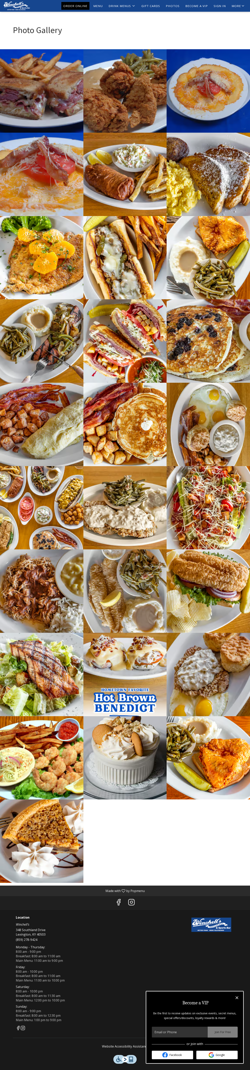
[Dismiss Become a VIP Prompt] (237, 997)
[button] (122, 6)
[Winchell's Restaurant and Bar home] (20, 6)
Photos (172, 6)
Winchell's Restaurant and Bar (211, 924)
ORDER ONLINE (75, 6)
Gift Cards (150, 6)
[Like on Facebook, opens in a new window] (118, 903)
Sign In (220, 6)
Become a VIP (196, 6)
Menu (98, 6)
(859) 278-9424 (26, 940)
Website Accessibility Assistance (125, 1046)
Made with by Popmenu (74, 890)
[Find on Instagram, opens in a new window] (131, 903)
